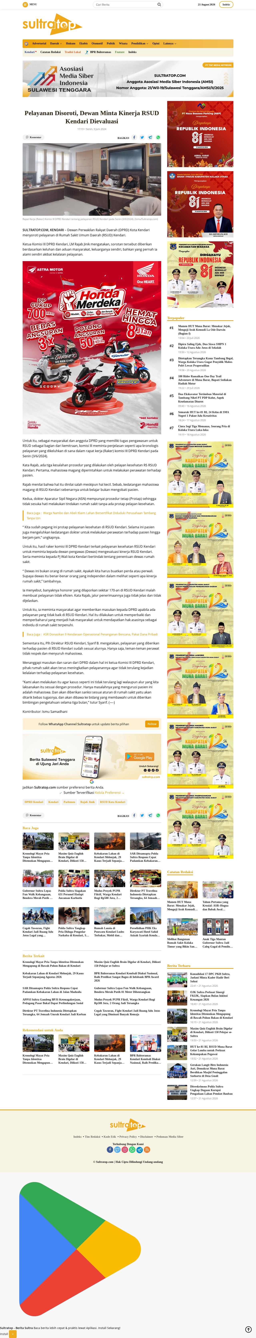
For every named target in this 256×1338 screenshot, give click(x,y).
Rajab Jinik (87, 802)
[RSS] (147, 1150)
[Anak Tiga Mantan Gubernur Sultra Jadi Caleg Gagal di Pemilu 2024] (218, 927)
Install (4, 1334)
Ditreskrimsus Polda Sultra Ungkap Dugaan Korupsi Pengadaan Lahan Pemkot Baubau (211, 1090)
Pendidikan (138, 43)
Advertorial (39, 43)
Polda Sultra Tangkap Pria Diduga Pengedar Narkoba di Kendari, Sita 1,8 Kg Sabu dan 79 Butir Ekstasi (73, 932)
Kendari (30, 52)
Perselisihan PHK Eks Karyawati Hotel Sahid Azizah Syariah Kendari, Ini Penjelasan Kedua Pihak (145, 932)
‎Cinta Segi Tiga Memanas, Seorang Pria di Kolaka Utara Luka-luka (204, 428)
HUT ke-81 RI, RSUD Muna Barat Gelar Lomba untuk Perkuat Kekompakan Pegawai (211, 1050)
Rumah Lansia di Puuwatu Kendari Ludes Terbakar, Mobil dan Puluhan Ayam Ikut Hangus (109, 932)
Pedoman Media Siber (169, 1136)
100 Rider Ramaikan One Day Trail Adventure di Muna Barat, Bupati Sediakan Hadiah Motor (205, 380)
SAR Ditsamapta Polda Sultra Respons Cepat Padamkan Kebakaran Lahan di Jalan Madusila (145, 857)
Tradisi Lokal (73, 52)
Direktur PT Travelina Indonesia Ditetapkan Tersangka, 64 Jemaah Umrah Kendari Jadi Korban (143, 894)
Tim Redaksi (92, 1136)
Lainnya (168, 43)
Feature (119, 52)
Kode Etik (110, 1136)
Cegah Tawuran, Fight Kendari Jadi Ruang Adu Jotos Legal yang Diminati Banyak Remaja (38, 932)
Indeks (226, 4)
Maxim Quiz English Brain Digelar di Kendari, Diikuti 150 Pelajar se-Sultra (71, 857)
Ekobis (83, 43)
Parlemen (69, 802)
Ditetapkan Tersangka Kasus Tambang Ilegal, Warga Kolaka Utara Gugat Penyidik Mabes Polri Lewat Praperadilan (205, 362)
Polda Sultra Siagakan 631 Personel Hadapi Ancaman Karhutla (72, 894)
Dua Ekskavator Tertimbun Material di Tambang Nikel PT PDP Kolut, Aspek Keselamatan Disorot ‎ (202, 398)
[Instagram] (125, 1150)
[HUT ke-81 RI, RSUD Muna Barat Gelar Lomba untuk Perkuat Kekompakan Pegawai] (177, 1052)
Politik (111, 43)
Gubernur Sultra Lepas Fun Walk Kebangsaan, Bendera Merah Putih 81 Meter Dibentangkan (38, 894)
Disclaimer (146, 1136)
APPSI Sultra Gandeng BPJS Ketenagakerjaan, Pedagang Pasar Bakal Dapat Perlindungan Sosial (53, 1001)
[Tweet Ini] (142, 137)
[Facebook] (110, 1150)
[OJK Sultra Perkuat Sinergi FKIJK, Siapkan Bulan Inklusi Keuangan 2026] (177, 998)
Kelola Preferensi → (110, 792)
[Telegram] (139, 1150)
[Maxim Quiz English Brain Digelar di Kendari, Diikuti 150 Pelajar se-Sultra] (73, 841)
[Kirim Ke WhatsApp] (158, 137)
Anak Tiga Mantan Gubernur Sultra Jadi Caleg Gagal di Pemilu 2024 (216, 943)
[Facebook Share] (134, 137)
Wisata (123, 43)
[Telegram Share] (150, 137)
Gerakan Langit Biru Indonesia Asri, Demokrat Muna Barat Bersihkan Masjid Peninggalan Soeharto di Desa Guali (209, 1070)
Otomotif (97, 43)
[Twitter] (117, 1150)
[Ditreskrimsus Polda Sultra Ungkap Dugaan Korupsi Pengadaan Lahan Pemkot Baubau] (177, 1092)
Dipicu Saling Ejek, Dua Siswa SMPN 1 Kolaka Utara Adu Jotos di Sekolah (202, 346)
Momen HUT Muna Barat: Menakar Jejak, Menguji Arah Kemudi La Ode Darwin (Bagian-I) (204, 330)
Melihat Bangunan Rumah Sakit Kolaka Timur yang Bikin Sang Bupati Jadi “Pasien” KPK (181, 943)
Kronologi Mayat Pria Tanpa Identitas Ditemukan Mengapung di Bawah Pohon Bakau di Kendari (37, 857)
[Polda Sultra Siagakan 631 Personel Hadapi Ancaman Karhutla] (73, 878)
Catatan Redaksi (50, 52)
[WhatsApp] (132, 1150)
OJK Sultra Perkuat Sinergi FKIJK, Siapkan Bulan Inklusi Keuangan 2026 (209, 996)
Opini (155, 43)
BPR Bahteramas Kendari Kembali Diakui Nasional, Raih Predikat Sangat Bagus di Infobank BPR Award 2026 (126, 977)
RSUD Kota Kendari (112, 802)
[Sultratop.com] (53, 24)
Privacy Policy (128, 1136)
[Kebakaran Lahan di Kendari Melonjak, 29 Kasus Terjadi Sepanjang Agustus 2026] (109, 841)
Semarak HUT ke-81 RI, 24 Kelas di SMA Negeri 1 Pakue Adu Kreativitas (203, 414)
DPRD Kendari (34, 802)
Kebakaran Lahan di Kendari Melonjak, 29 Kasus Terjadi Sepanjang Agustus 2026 (109, 857)
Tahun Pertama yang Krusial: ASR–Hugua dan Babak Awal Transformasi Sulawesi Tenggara (216, 906)
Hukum (70, 43)
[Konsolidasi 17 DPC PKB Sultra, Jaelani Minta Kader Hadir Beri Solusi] (177, 979)
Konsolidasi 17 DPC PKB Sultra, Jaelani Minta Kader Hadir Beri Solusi (210, 978)
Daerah (54, 43)
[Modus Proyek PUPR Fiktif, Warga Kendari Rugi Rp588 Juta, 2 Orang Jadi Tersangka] (109, 878)
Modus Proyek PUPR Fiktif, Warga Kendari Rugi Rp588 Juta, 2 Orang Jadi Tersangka (108, 894)
